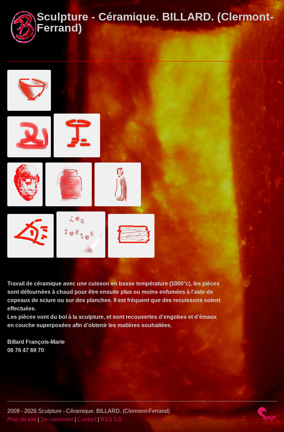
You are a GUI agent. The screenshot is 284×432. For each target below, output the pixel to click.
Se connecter (57, 419)
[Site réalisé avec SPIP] (266, 414)
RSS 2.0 (110, 419)
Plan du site (21, 419)
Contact (86, 419)
